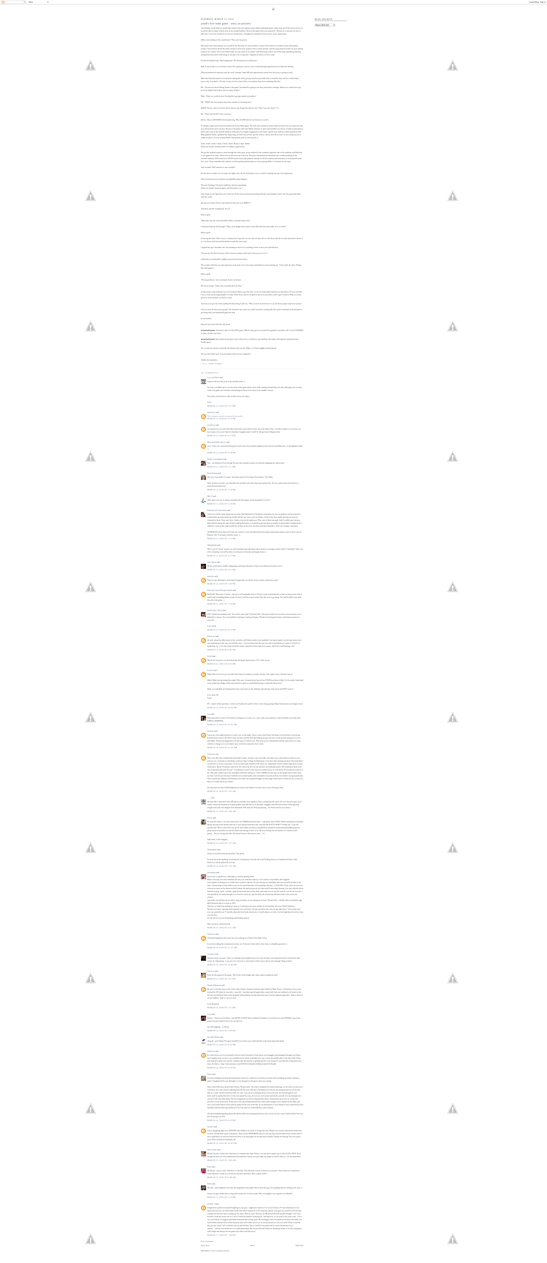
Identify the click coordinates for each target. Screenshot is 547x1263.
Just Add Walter (213, 1037)
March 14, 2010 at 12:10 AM (222, 747)
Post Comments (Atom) (220, 1251)
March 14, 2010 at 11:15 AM (222, 948)
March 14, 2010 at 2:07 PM (221, 979)
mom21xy (211, 412)
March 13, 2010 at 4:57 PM (221, 435)
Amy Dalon (211, 562)
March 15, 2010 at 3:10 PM (221, 1197)
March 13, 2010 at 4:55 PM (221, 419)
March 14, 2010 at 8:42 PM (221, 1045)
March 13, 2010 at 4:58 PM (221, 453)
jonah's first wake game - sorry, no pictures (226, 23)
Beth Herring (212, 473)
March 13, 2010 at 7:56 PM (221, 584)
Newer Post (205, 1245)
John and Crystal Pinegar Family (219, 590)
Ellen (209, 1184)
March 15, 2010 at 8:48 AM (221, 1177)
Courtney (211, 954)
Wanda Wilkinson (214, 985)
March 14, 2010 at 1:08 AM (221, 811)
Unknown (211, 636)
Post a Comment (207, 1241)
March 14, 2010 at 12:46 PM (222, 965)
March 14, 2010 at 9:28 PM (221, 1068)
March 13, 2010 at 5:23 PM (221, 539)
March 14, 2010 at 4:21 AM (221, 928)
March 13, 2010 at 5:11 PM (221, 467)
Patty (209, 1167)
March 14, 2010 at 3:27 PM (221, 1007)
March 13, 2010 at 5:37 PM (221, 556)
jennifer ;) (211, 1204)
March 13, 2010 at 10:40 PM (222, 708)
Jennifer (210, 1127)
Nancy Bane (212, 1150)
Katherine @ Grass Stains (217, 510)
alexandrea (211, 872)
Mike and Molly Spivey (216, 442)
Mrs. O (209, 496)
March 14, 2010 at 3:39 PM (221, 1031)
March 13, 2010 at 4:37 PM (221, 406)
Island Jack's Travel (214, 610)
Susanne (210, 731)
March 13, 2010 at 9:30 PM (221, 664)
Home (252, 1245)
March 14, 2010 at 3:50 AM (221, 866)
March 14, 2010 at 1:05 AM (221, 791)
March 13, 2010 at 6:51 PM (221, 570)
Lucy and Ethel (213, 377)
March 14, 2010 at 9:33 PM (221, 1120)
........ (209, 798)
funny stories (215, 364)
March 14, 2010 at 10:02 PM (222, 1143)
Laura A (210, 670)
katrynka (210, 576)
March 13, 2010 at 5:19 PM (221, 504)
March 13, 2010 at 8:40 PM (221, 650)
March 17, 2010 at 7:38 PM (221, 1235)
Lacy (209, 1014)
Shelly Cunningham (215, 459)
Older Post (299, 1245)
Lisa (209, 714)
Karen (209, 1074)
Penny (209, 818)
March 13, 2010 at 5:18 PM (221, 490)
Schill (209, 656)
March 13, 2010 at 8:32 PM (221, 630)
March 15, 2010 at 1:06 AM (221, 1160)
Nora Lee (210, 971)
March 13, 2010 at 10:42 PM (222, 724)
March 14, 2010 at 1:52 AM (221, 843)
